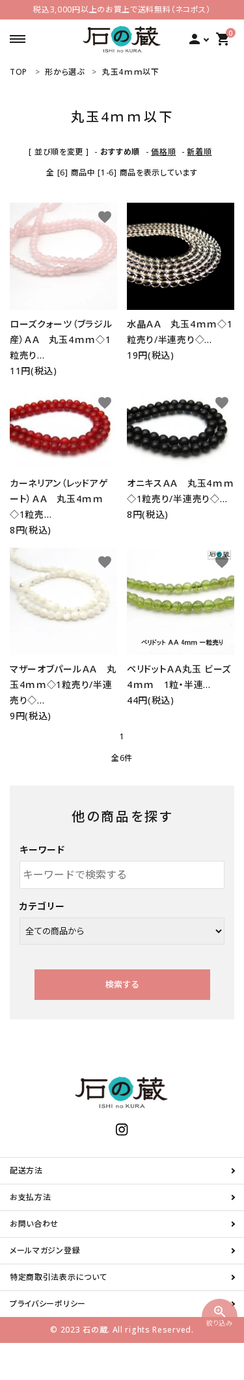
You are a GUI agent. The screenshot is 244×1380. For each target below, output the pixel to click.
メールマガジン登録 (45, 1250)
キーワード (42, 849)
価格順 (163, 151)
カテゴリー (42, 906)
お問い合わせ (34, 1223)
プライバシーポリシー (48, 1303)
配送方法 (26, 1170)
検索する (122, 984)
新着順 (199, 151)
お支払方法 (30, 1197)
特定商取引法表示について (58, 1277)
